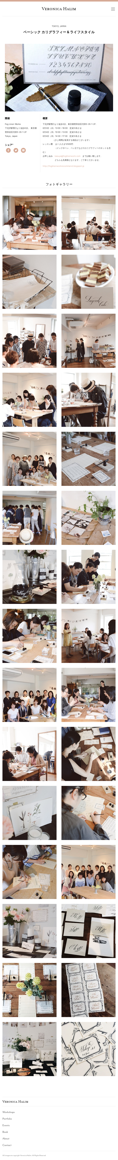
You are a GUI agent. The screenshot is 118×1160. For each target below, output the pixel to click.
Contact (7, 1145)
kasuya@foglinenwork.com (67, 156)
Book (5, 1132)
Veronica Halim (59, 9)
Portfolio (7, 1118)
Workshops (8, 1112)
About (5, 1138)
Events (6, 1125)
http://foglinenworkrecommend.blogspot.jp (63, 166)
